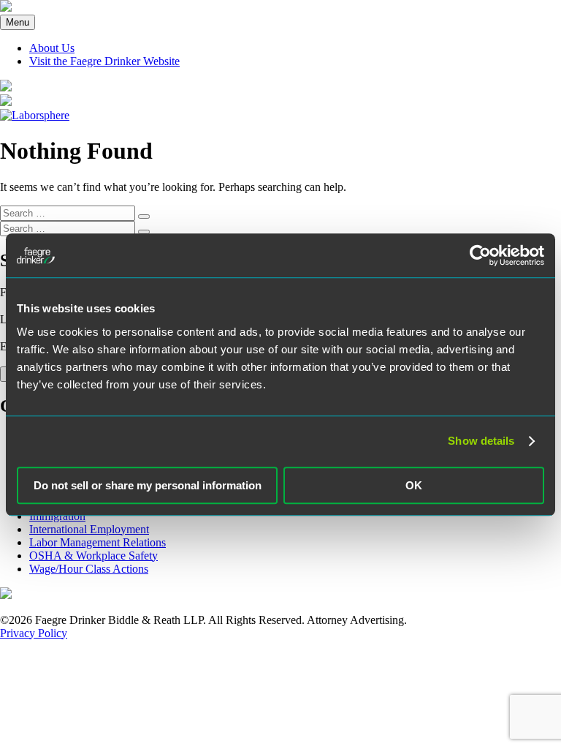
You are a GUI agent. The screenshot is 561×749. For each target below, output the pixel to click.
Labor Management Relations (97, 542)
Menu (17, 22)
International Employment (89, 529)
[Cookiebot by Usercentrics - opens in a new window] (480, 255)
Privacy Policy (33, 633)
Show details (481, 440)
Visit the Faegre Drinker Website (104, 61)
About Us (52, 48)
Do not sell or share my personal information (148, 485)
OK (413, 485)
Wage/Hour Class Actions (88, 568)
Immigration (57, 516)
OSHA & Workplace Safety (93, 555)
